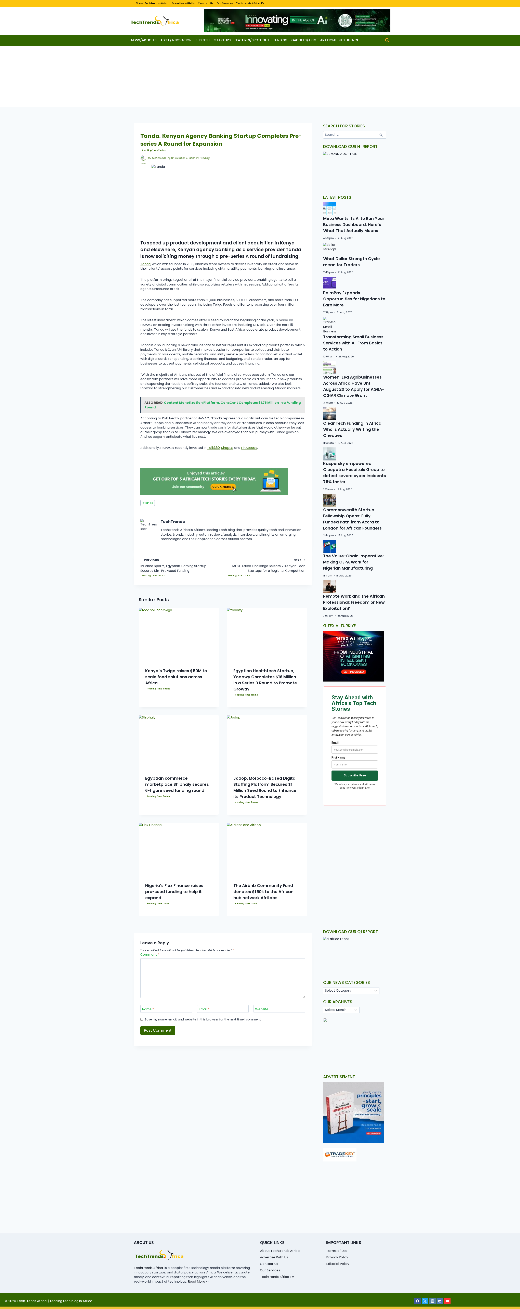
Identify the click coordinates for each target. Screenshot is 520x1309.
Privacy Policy (337, 1257)
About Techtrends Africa (151, 3)
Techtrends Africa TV (250, 3)
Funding (280, 40)
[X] (425, 1301)
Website (261, 1009)
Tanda (145, 264)
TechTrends (159, 158)
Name (148, 1009)
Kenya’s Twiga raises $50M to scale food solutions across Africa (176, 677)
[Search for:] (354, 134)
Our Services (225, 3)
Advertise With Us (183, 3)
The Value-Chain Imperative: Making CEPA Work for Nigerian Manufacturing (353, 562)
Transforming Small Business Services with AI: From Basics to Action (353, 343)
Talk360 (213, 447)
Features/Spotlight (252, 40)
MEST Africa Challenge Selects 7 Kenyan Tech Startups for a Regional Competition (268, 565)
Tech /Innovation (176, 40)
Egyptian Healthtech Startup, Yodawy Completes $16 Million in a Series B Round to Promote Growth (265, 680)
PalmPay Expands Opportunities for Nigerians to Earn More (354, 299)
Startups (222, 40)
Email (204, 1009)
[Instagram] (432, 1301)
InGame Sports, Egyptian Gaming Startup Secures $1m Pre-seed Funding (173, 565)
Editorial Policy (337, 1263)
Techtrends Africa (148, 1268)
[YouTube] (447, 1301)
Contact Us (205, 3)
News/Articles (144, 40)
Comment (149, 955)
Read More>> (198, 1281)
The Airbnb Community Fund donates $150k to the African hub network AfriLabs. (263, 892)
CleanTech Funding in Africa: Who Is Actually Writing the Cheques (352, 429)
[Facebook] (417, 1301)
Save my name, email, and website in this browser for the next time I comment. (203, 1019)
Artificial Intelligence (339, 40)
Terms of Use (336, 1250)
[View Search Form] (387, 40)
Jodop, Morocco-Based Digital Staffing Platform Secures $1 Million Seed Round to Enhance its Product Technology (265, 787)
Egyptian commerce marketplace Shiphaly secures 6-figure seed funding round (177, 784)
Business (202, 40)
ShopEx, (227, 447)
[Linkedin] (440, 1301)
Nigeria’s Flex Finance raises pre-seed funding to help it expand (174, 892)
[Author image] (143, 158)
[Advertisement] (260, 76)
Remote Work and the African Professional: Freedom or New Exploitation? (354, 602)
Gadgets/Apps (303, 40)
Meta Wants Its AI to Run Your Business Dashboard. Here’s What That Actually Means (353, 224)
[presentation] (179, 634)
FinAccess (249, 447)
